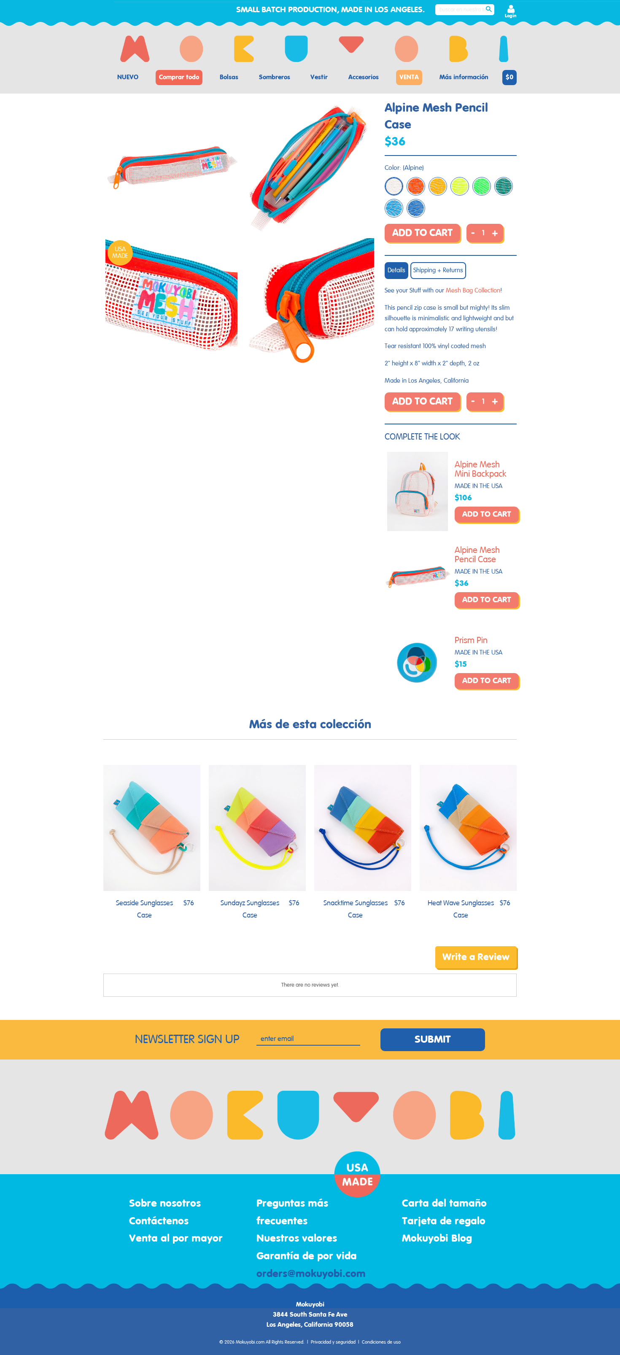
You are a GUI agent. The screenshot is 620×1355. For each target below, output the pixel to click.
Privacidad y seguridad (333, 1342)
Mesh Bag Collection (473, 290)
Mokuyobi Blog (437, 1238)
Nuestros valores (296, 1238)
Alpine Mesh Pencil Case (477, 555)
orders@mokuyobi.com (311, 1274)
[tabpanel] (171, 168)
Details (396, 270)
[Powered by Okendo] (141, 963)
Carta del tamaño (444, 1203)
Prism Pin (471, 640)
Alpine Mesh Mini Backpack (481, 469)
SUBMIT (433, 1039)
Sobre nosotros (165, 1203)
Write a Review (475, 957)
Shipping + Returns (438, 270)
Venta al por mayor (176, 1238)
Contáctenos (159, 1221)
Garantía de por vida (306, 1256)
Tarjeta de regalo (443, 1221)
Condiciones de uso (381, 1342)
